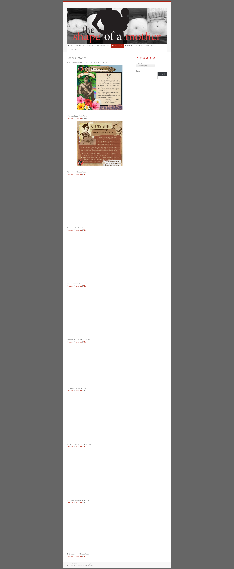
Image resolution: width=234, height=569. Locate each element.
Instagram (78, 118)
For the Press (72, 49)
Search (138, 71)
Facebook (70, 118)
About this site (79, 45)
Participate (90, 45)
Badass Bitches (117, 45)
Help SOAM (138, 45)
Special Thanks (149, 45)
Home (70, 45)
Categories (139, 63)
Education (128, 45)
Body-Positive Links (103, 45)
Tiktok (85, 174)
